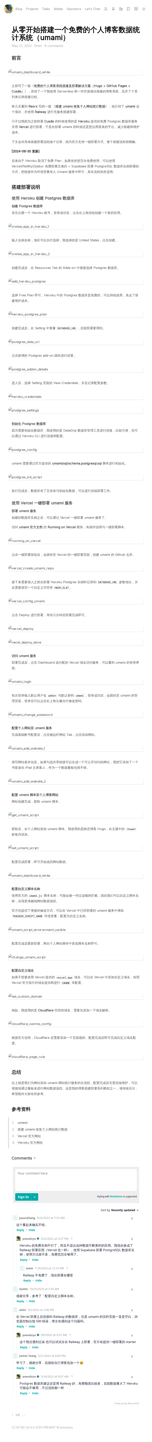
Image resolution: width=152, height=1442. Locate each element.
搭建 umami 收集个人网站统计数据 (80, 106)
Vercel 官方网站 (29, 1136)
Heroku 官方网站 (30, 1142)
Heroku (84, 121)
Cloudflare (46, 1010)
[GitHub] (128, 9)
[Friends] (105, 9)
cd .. (21, 1415)
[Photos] (121, 9)
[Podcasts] (113, 9)
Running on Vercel (62, 527)
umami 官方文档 (31, 527)
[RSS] (136, 8)
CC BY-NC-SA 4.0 (23, 1427)
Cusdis (49, 121)
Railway (40, 112)
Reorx (33, 106)
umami (130, 106)
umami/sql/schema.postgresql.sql (77, 463)
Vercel (23, 127)
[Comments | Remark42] (76, 1287)
